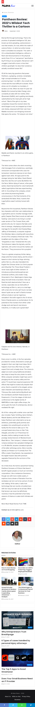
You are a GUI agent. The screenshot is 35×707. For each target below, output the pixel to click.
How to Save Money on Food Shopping (8, 569)
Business (11, 12)
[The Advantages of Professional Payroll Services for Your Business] (25, 581)
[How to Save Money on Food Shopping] (9, 561)
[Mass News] (8, 5)
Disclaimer (17, 699)
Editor (6, 31)
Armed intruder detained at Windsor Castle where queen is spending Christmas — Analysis (9, 592)
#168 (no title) (16, 696)
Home (5, 12)
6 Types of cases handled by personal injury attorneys (16, 642)
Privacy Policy (26, 696)
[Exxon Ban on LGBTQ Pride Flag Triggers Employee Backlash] (25, 561)
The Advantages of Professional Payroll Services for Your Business (25, 590)
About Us (8, 696)
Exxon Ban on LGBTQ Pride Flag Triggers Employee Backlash (25, 570)
